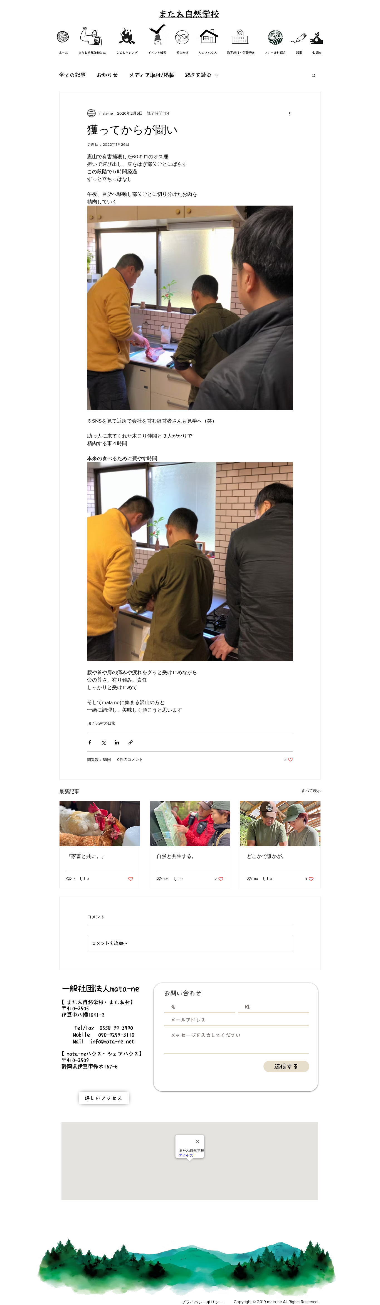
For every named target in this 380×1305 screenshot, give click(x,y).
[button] (313, 75)
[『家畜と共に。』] (100, 823)
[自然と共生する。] (190, 823)
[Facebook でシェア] (89, 742)
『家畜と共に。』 (86, 856)
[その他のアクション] (289, 113)
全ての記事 (72, 75)
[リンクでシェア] (130, 742)
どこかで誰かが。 (267, 856)
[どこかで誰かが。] (280, 823)
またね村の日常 (101, 723)
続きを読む (198, 75)
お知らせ (107, 75)
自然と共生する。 (177, 856)
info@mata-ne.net (112, 1041)
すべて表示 (311, 790)
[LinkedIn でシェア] (117, 742)
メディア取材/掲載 (151, 75)
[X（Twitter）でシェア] (103, 742)
